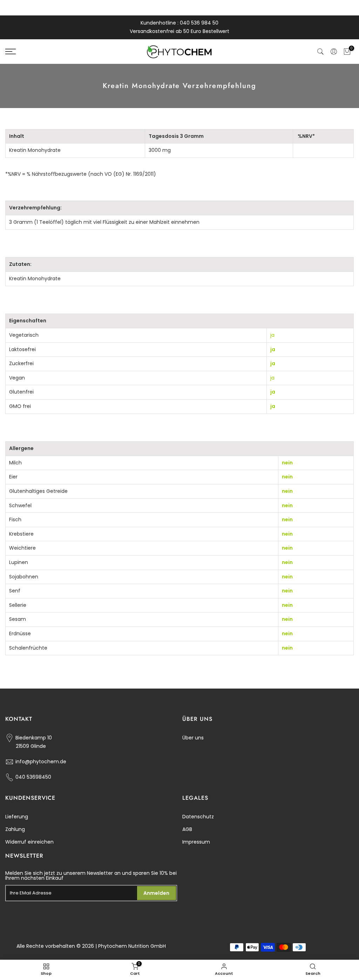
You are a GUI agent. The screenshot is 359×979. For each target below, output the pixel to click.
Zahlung (15, 829)
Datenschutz (198, 816)
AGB (187, 829)
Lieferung (16, 816)
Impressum (196, 841)
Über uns (193, 737)
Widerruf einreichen (29, 841)
